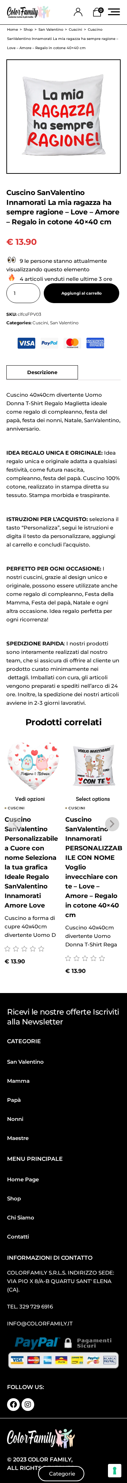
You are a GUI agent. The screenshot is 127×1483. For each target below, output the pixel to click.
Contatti (18, 1236)
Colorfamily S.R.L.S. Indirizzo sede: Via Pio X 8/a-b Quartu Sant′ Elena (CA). (60, 1281)
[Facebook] (13, 1404)
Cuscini (40, 322)
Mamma (18, 1080)
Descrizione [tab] (42, 372)
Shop (14, 1198)
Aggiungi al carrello (81, 293)
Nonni (15, 1119)
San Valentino (64, 322)
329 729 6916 (36, 1306)
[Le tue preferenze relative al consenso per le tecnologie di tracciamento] (114, 1470)
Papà (14, 1100)
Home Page (23, 1179)
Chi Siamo (20, 1217)
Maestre (18, 1138)
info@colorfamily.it (40, 1323)
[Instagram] (28, 1404)
